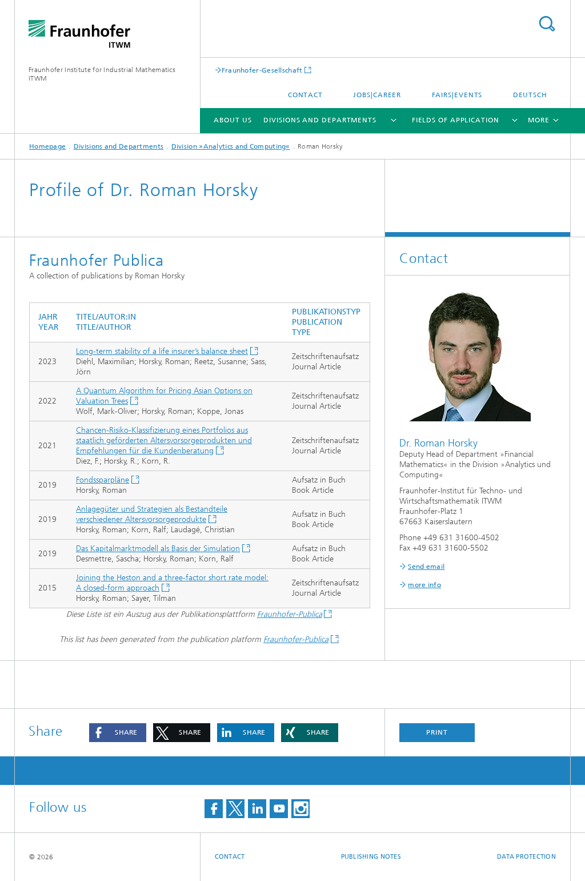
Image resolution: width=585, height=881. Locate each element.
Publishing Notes (371, 856)
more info (424, 585)
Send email (426, 567)
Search (547, 23)
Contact (305, 95)
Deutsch (530, 95)
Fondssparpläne (102, 480)
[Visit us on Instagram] (300, 808)
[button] (117, 732)
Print (437, 732)
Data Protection (526, 856)
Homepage (47, 146)
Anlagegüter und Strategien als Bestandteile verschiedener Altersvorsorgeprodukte (151, 514)
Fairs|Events (457, 95)
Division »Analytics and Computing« (230, 146)
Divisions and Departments (319, 120)
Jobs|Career (377, 95)
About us (232, 120)
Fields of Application (455, 120)
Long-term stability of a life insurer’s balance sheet (162, 351)
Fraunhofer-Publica (289, 614)
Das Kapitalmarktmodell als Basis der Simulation (158, 548)
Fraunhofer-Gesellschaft (262, 70)
